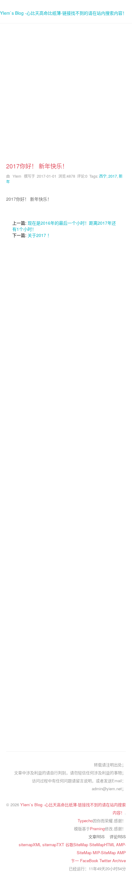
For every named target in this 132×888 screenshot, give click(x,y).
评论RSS (118, 836)
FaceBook (89, 860)
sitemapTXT (53, 844)
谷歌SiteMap (77, 844)
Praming (97, 828)
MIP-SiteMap (105, 852)
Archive (119, 860)
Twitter (105, 860)
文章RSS (96, 836)
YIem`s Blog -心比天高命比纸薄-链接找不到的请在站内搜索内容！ (63, 13)
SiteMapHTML (102, 844)
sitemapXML (30, 844)
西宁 (103, 176)
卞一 (75, 860)
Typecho (85, 820)
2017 (112, 176)
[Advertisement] (66, 96)
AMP (121, 852)
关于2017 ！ (40, 235)
